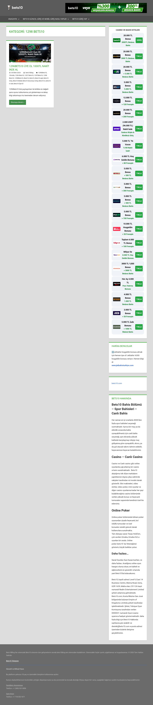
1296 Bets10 (19, 75)
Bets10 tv (42, 81)
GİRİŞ (139, 40)
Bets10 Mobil (17, 81)
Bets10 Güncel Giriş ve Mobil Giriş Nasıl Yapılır (45, 19)
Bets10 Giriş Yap (79, 19)
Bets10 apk (39, 78)
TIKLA (139, 56)
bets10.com (117, 383)
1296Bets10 (42, 73)
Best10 (26, 78)
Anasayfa (12, 19)
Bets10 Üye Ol (18, 84)
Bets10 (31, 78)
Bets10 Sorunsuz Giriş (30, 81)
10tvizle (11, 75)
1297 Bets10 (29, 75)
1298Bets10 (19, 78)
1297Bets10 (38, 75)
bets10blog (29, 73)
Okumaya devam (17, 102)
